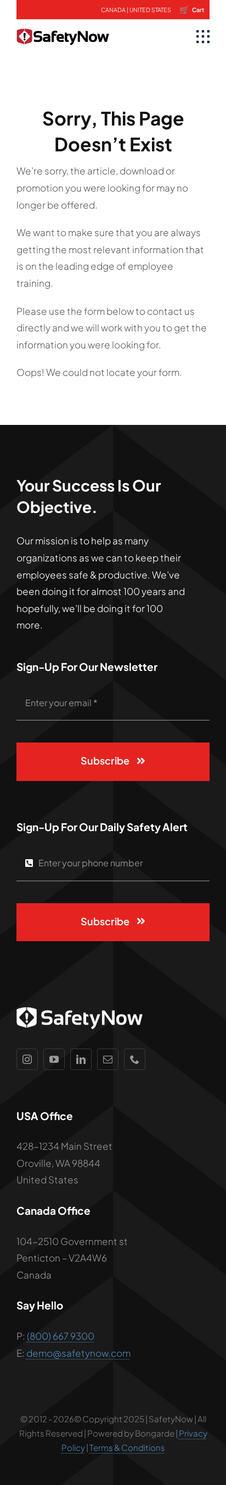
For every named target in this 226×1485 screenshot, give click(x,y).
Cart (191, 9)
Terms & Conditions (127, 1447)
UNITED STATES (150, 9)
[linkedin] (81, 1059)
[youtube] (54, 1059)
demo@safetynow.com (78, 1353)
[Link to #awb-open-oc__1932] (203, 36)
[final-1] (62, 24)
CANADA (113, 9)
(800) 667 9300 (60, 1336)
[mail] (107, 1059)
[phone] (134, 1059)
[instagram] (27, 1059)
